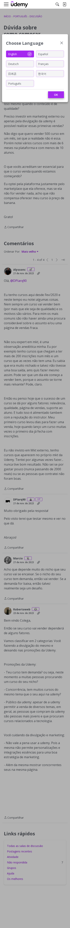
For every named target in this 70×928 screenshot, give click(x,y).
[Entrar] (64, 4)
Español (43, 54)
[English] (19, 4)
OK (56, 95)
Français (43, 64)
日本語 (12, 73)
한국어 (42, 73)
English (12, 54)
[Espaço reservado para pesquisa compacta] (57, 4)
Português (14, 83)
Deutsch (13, 64)
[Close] (61, 43)
